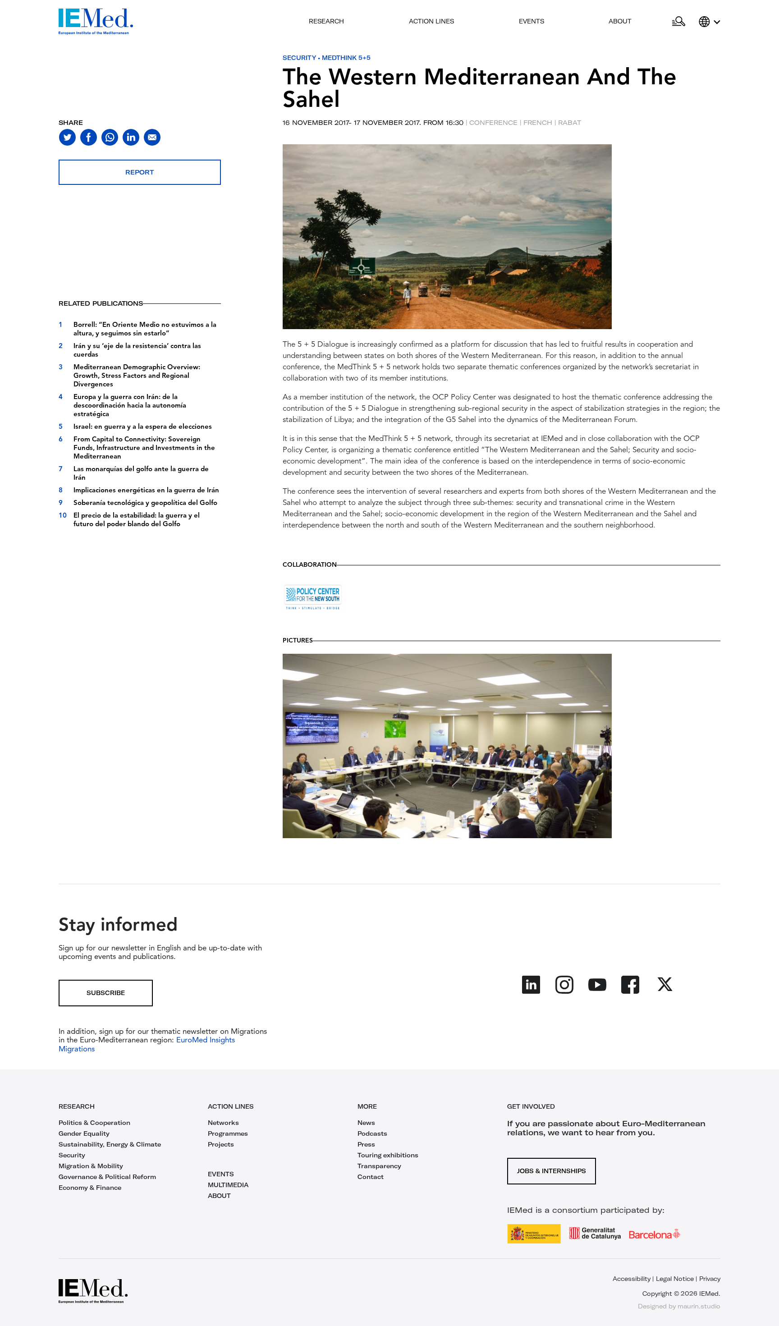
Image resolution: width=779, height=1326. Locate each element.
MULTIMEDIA (228, 1184)
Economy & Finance (90, 1187)
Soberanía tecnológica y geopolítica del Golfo (145, 503)
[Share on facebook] (88, 137)
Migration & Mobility (91, 1166)
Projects (221, 1144)
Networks (223, 1122)
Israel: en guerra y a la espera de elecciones (142, 427)
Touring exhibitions (387, 1155)
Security (299, 57)
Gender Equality (84, 1133)
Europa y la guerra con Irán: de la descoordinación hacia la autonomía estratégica (129, 406)
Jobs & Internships (551, 1171)
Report (139, 172)
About (620, 21)
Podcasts (372, 1133)
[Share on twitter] (67, 137)
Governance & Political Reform (107, 1176)
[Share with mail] (152, 137)
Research (326, 21)
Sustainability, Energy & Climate (110, 1144)
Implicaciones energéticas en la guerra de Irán (146, 490)
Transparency (379, 1166)
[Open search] (678, 21)
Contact (370, 1176)
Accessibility (632, 1278)
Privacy (709, 1278)
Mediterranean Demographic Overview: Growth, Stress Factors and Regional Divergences (136, 376)
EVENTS (221, 1174)
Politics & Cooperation (94, 1122)
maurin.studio (699, 1306)
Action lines (431, 21)
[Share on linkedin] (131, 137)
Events (531, 21)
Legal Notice (675, 1278)
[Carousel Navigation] (291, 247)
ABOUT (219, 1195)
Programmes (228, 1133)
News (366, 1122)
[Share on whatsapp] (110, 137)
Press (366, 1144)
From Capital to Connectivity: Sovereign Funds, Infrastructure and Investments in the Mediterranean (144, 448)
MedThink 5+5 (346, 57)
